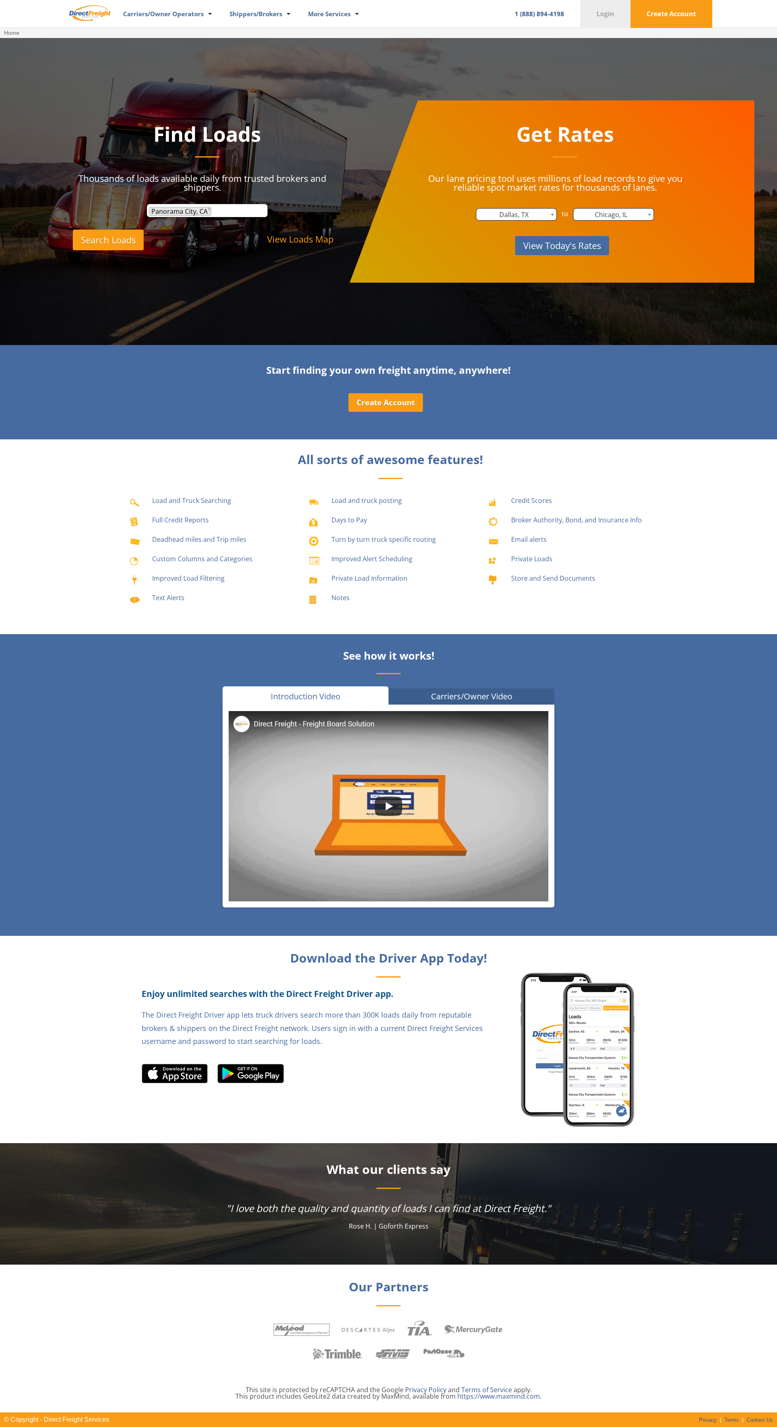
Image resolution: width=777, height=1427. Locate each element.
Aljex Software (368, 1329)
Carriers (163, 14)
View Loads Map (300, 239)
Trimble (338, 1354)
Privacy (708, 1420)
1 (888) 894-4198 (539, 14)
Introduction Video (305, 696)
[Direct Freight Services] (90, 25)
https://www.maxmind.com (498, 1396)
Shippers (255, 14)
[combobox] (207, 210)
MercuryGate (473, 1329)
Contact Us (760, 1420)
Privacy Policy (425, 1389)
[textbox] (215, 211)
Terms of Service (486, 1389)
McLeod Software (301, 1329)
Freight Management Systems (393, 1354)
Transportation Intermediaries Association (420, 1330)
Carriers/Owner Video (471, 696)
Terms (731, 1420)
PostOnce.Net (444, 1354)
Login (605, 13)
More (329, 14)
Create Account (671, 13)
